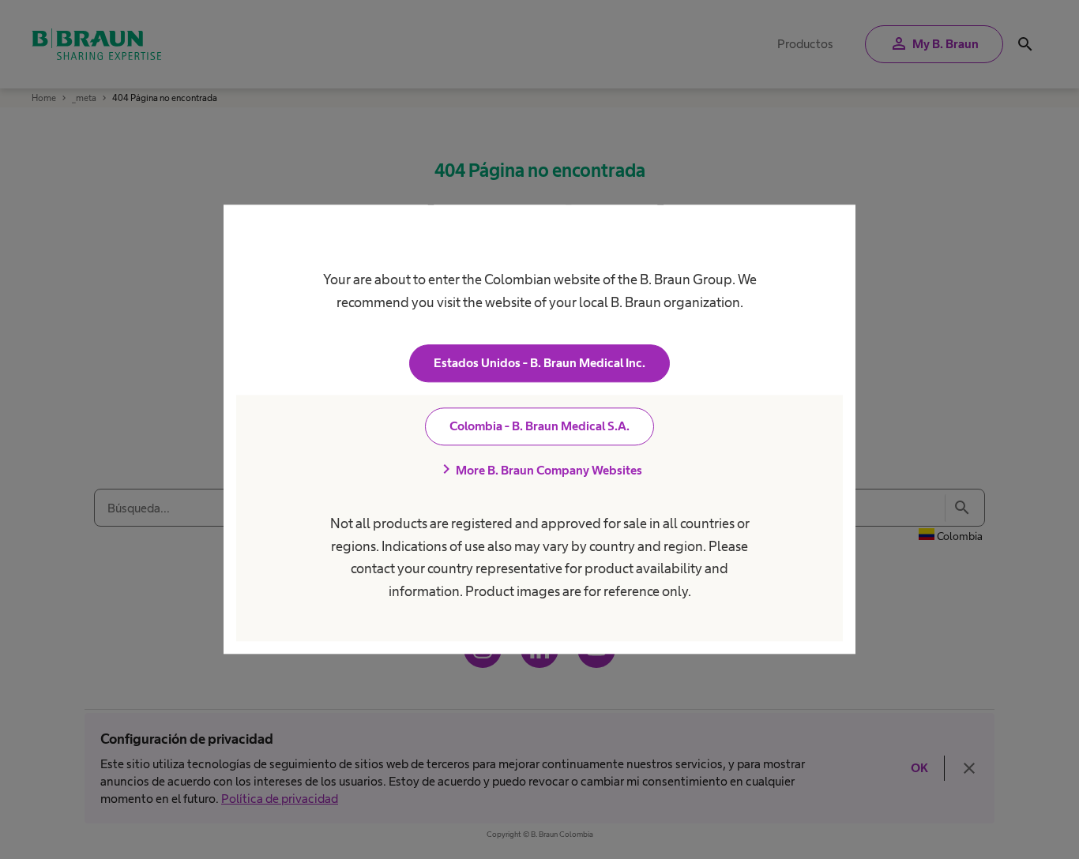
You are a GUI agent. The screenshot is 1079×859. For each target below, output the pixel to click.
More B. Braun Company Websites (539, 470)
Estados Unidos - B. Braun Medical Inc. (539, 363)
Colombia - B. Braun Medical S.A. (539, 426)
